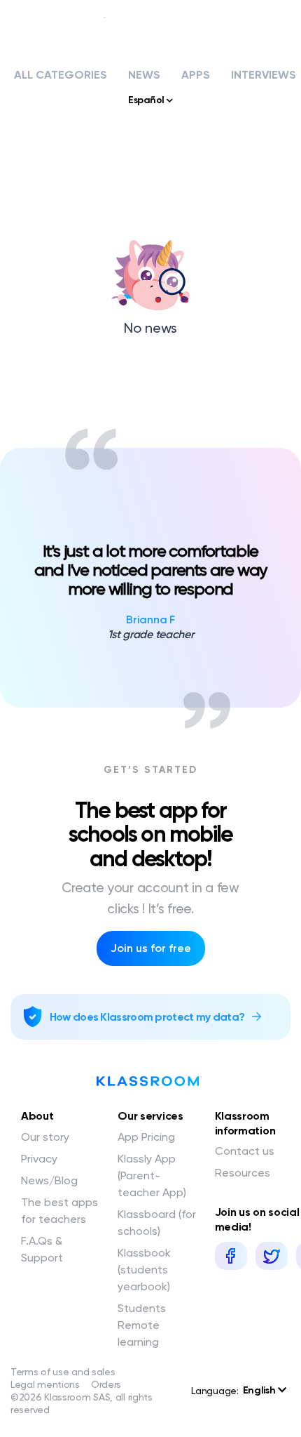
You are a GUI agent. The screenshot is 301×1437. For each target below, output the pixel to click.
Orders (106, 1384)
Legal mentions (45, 1384)
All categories (60, 74)
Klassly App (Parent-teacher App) (152, 1175)
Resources (242, 1172)
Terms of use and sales (62, 1371)
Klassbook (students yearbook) (144, 1269)
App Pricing (146, 1137)
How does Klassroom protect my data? (147, 1017)
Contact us (244, 1151)
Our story (45, 1137)
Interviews (263, 74)
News (144, 74)
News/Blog (49, 1180)
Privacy (39, 1158)
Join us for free (151, 948)
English (261, 1390)
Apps (195, 74)
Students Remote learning (142, 1325)
